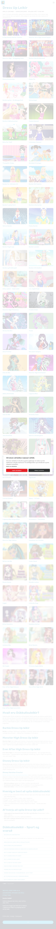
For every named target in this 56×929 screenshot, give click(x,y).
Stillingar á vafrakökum (39, 470)
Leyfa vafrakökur (17, 470)
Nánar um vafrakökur (11, 466)
